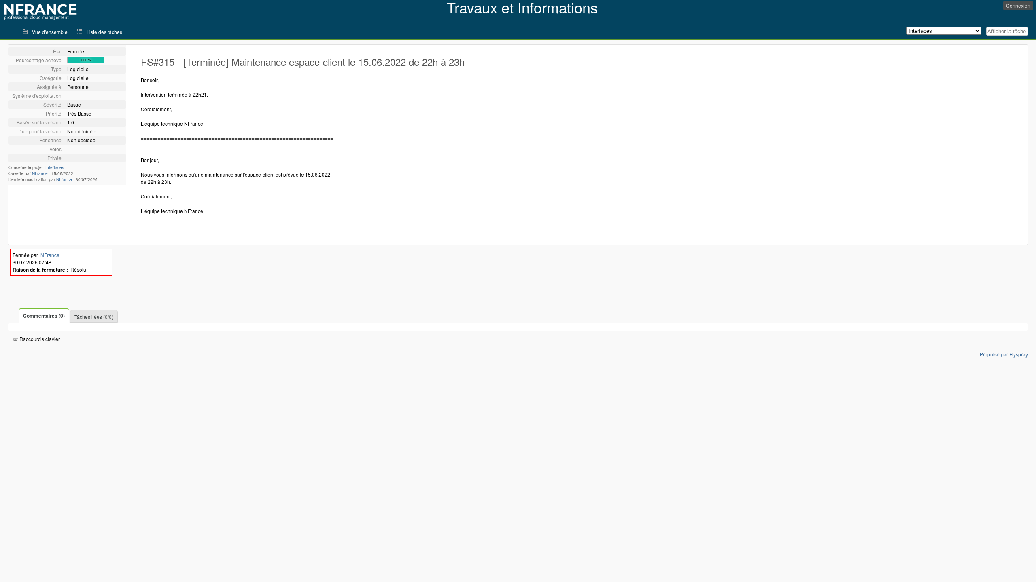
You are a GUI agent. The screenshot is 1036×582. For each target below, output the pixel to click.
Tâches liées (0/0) (93, 316)
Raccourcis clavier (39, 338)
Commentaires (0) (44, 315)
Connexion (1018, 5)
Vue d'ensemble (50, 31)
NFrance (40, 173)
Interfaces (54, 167)
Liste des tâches (104, 31)
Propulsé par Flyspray (1004, 354)
